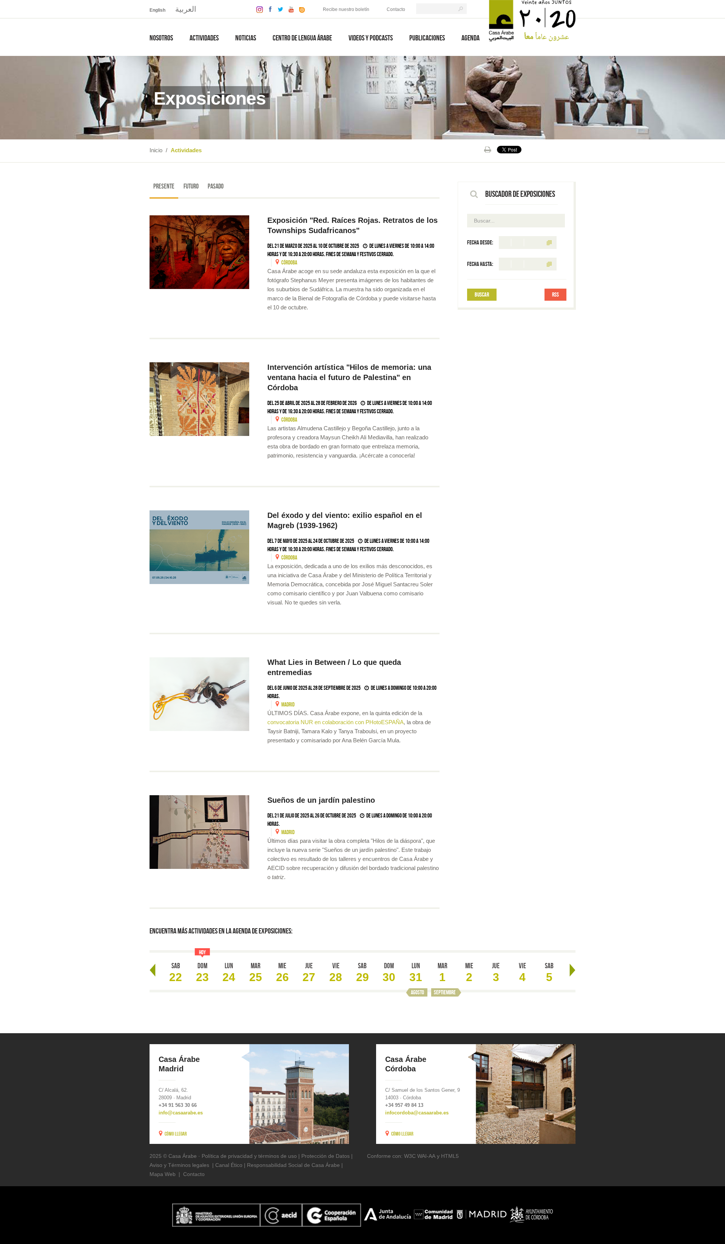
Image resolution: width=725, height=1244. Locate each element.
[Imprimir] (487, 149)
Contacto (396, 9)
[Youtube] (289, 9)
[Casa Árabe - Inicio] (532, 20)
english (157, 10)
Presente (163, 186)
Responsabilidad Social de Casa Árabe (293, 1165)
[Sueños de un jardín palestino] (199, 832)
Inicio (156, 150)
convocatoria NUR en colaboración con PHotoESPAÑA (335, 722)
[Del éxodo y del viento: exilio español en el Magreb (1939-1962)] (199, 547)
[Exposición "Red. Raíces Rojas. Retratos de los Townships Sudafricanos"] (199, 252)
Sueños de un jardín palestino (322, 800)
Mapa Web (163, 1174)
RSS (555, 294)
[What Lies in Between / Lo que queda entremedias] (199, 694)
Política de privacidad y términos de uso (249, 1156)
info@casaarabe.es (181, 1113)
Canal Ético (228, 1165)
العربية (185, 9)
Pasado (216, 186)
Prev (153, 970)
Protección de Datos (325, 1156)
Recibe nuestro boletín (346, 9)
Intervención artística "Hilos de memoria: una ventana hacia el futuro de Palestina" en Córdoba (349, 377)
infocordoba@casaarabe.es (417, 1113)
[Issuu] (300, 9)
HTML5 (450, 1156)
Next (572, 970)
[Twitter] (278, 9)
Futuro (191, 186)
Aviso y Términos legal (177, 1165)
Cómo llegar (176, 1134)
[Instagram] (257, 9)
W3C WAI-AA (419, 1156)
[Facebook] (268, 9)
